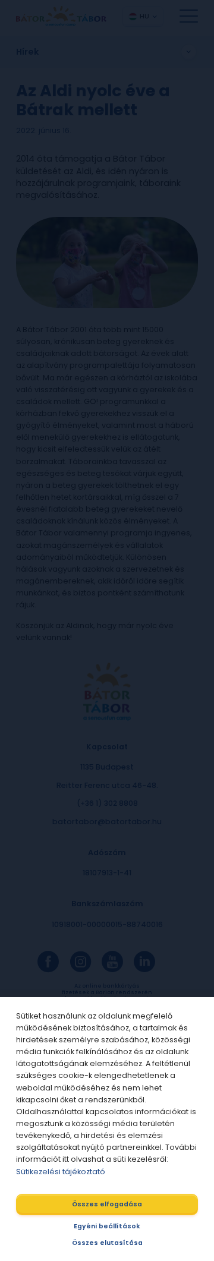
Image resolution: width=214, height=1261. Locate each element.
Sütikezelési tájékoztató (60, 1172)
